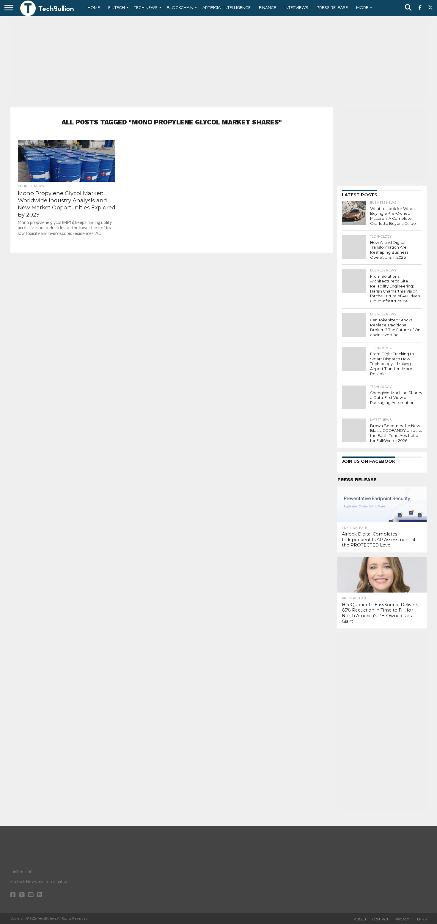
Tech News (146, 7)
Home (93, 7)
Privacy (401, 919)
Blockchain (180, 7)
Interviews (296, 7)
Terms (421, 919)
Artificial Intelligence (226, 7)
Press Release (332, 7)
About (360, 919)
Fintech (116, 7)
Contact (380, 919)
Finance (267, 7)
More (362, 7)
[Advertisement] (218, 60)
